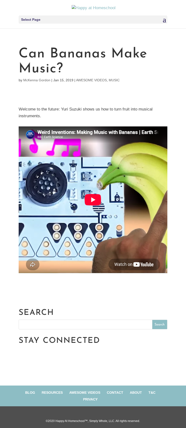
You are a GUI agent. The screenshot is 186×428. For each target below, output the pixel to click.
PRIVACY (90, 399)
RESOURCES (52, 392)
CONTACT (115, 392)
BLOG (30, 392)
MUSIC (114, 80)
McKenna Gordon (36, 80)
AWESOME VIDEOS (91, 80)
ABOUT (136, 392)
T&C (151, 392)
